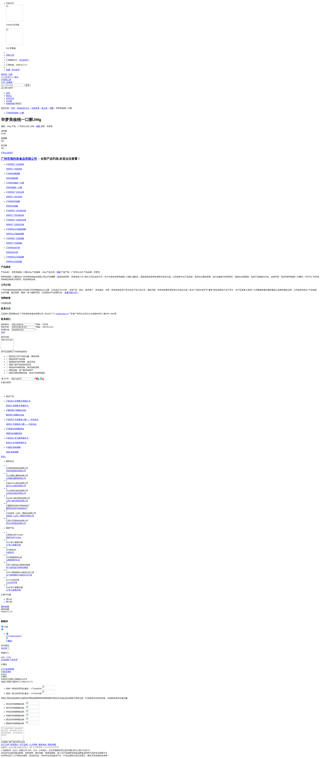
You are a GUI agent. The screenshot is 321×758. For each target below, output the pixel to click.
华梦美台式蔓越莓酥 (15, 234)
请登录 (4, 74)
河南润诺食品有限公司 (16, 471)
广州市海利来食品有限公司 (19, 158)
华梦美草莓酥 (12, 206)
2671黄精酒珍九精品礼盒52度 (19, 575)
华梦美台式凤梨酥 (14, 262)
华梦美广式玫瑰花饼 (15, 215)
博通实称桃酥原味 (14, 433)
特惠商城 (10, 103)
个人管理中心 (7, 77)
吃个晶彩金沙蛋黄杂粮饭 (17, 567)
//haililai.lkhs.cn (62, 314)
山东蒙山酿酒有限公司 (16, 478)
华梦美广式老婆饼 (14, 169)
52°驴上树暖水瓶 (13, 545)
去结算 (4, 648)
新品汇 (9, 96)
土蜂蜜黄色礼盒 (13, 560)
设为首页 (16, 70)
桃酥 (52, 108)
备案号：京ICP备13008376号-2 (14, 747)
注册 (10, 74)
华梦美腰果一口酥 (14, 187)
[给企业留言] (7, 153)
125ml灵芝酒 (11, 582)
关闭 (3, 332)
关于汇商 (5, 744)
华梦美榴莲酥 (12, 178)
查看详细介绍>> (72, 292)
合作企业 (10, 98)
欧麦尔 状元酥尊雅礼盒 (16, 443)
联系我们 (14, 744)
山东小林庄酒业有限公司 (17, 501)
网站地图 (52, 744)
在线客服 (10, 669)
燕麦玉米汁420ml (13, 537)
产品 (3, 82)
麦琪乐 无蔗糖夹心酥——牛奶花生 (21, 424)
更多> (3, 457)
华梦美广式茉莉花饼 (15, 225)
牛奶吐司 (10, 552)
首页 (8, 93)
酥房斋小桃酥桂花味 (15, 415)
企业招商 (5, 660)
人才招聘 (33, 744)
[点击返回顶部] (6, 672)
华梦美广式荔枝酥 (14, 243)
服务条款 (43, 744)
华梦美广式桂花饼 (14, 197)
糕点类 (45, 108)
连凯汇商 (10, 55)
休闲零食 (35, 108)
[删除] (9, 641)
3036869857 (24, 60)
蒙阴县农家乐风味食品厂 (17, 508)
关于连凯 (24, 744)
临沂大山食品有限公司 (16, 486)
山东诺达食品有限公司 (16, 493)
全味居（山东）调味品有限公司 (20, 516)
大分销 (9, 101)
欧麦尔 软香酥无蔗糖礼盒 (17, 406)
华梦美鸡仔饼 (12, 252)
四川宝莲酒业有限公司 (16, 523)
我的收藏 (5, 606)
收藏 (8, 70)
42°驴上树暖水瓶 (13, 590)
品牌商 (9, 82)
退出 (16, 77)
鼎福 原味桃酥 (12, 452)
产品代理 (14, 660)
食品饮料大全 (23, 108)
